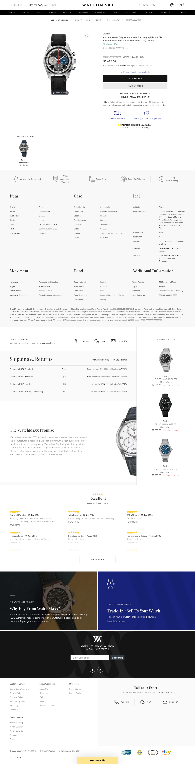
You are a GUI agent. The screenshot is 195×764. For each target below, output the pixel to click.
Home (76, 19)
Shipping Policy (16, 697)
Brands (12, 12)
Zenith (98, 19)
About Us (44, 688)
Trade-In (149, 12)
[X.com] (100, 670)
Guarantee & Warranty (20, 688)
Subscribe (117, 657)
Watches (26, 12)
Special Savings (132, 12)
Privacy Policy (47, 750)
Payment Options (17, 701)
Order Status (75, 688)
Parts (115, 12)
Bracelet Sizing (16, 722)
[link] (117, 115)
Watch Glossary (16, 726)
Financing (14, 705)
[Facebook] (92, 670)
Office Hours (45, 693)
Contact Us (15, 709)
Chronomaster (113, 19)
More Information (116, 621)
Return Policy (16, 693)
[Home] (97, 5)
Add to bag (135, 78)
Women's (52, 12)
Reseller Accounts (48, 705)
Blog (12, 739)
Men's (39, 12)
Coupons (13, 734)
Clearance (181, 12)
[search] (140, 5)
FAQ (41, 697)
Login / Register (76, 693)
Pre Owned (165, 12)
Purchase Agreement (69, 750)
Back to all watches (59, 19)
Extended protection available (135, 71)
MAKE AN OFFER (135, 86)
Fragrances (83, 12)
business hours (48, 343)
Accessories (100, 12)
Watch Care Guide (18, 730)
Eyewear (67, 12)
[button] (180, 4)
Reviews (43, 701)
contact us (123, 104)
